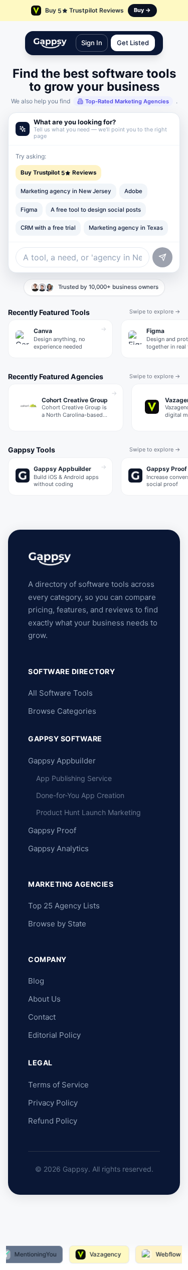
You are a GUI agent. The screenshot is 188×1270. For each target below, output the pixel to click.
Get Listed (133, 43)
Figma (29, 209)
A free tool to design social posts (96, 209)
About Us (44, 999)
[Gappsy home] (50, 43)
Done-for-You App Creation (80, 795)
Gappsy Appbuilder (62, 760)
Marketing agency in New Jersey (66, 191)
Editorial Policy (54, 1035)
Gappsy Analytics (58, 848)
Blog (36, 981)
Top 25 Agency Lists (64, 905)
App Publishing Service (74, 778)
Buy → (142, 10)
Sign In (91, 43)
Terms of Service (58, 1084)
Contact (42, 1017)
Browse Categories (62, 711)
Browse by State (57, 923)
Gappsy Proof (52, 830)
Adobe (133, 191)
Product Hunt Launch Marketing (88, 812)
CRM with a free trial (48, 227)
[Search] (162, 257)
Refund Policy (52, 1121)
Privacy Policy (53, 1102)
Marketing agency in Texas (126, 227)
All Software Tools (60, 693)
